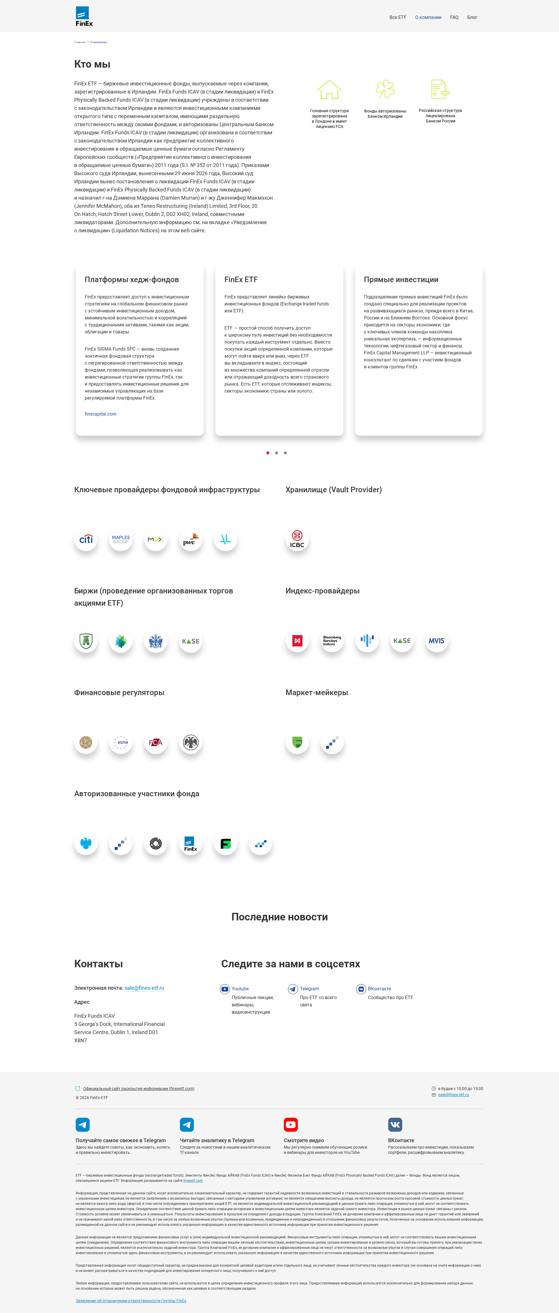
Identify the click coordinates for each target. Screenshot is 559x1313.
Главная (79, 42)
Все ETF (398, 17)
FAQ (454, 17)
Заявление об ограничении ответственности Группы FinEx (131, 1300)
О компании (428, 17)
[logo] (84, 16)
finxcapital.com (100, 414)
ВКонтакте (379, 989)
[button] (267, 452)
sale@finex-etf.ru (144, 988)
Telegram (309, 989)
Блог (472, 17)
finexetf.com (193, 1181)
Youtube (240, 989)
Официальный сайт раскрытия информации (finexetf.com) (138, 1088)
